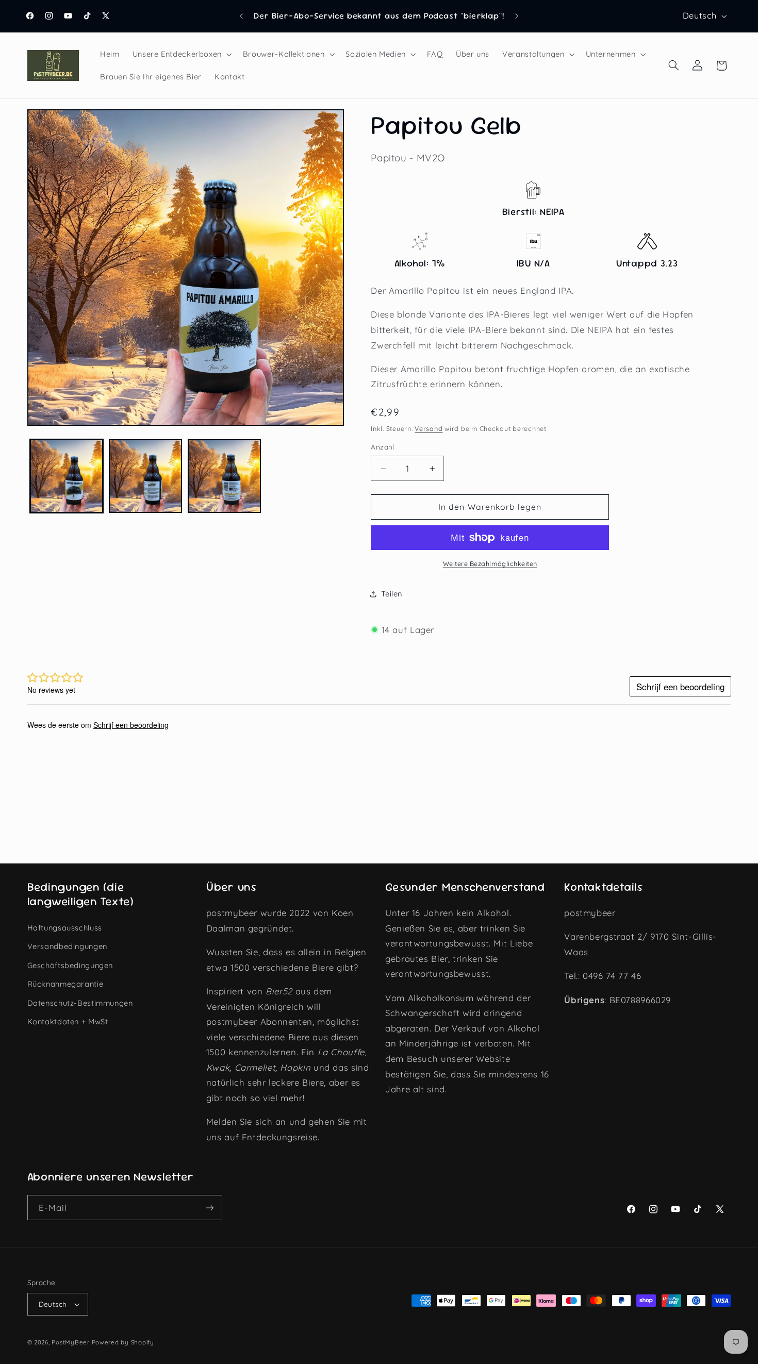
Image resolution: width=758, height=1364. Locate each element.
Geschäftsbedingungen (70, 965)
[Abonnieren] (209, 1207)
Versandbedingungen (67, 946)
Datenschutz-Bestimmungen (80, 1003)
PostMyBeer (70, 1342)
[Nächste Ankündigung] (516, 16)
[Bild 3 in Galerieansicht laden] (224, 476)
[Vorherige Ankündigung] (241, 16)
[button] (181, 54)
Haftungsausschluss (64, 928)
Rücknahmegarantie (65, 984)
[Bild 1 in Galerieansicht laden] (67, 476)
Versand (428, 428)
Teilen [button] (391, 593)
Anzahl (382, 447)
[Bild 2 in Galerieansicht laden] (146, 476)
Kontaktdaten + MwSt (67, 1021)
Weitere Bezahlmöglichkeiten (490, 563)
